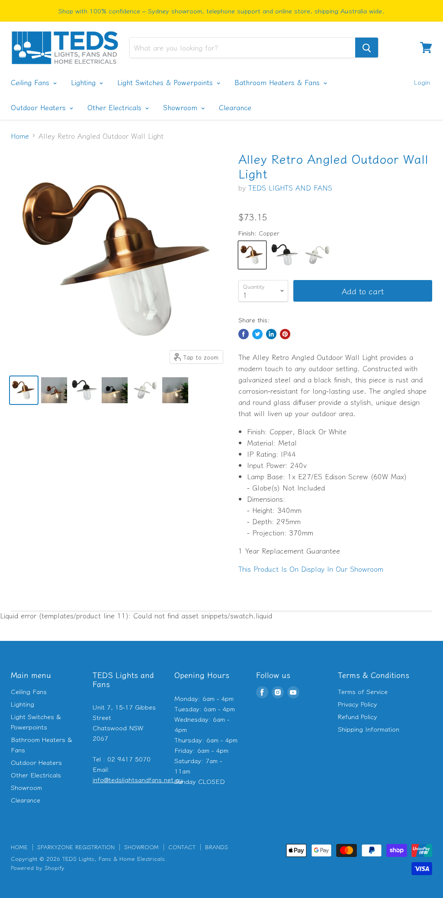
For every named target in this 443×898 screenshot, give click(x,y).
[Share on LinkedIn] (271, 334)
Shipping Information (368, 728)
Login (422, 81)
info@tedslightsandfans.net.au (138, 779)
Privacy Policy (357, 703)
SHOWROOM (141, 847)
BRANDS (216, 847)
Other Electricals (115, 107)
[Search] (366, 47)
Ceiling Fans (31, 82)
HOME (19, 847)
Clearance (235, 107)
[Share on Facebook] (243, 334)
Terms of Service (363, 691)
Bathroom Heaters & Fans (278, 82)
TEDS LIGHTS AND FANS (290, 187)
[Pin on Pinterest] (285, 334)
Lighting (84, 82)
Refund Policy (357, 716)
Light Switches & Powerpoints (166, 82)
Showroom (181, 107)
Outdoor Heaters (39, 107)
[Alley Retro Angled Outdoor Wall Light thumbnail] (24, 390)
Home (20, 136)
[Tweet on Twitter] (257, 334)
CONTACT (182, 847)
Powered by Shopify (37, 867)
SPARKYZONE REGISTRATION (76, 847)
